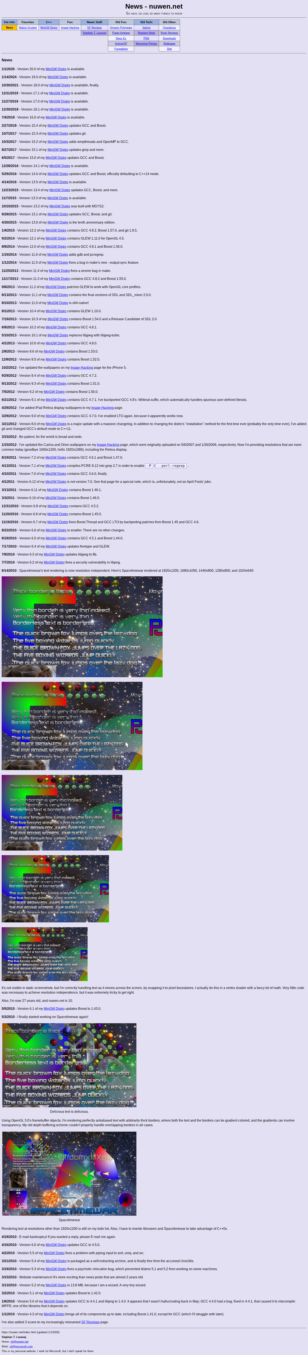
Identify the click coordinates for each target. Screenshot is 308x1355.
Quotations (169, 27)
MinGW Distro (48, 27)
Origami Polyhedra (121, 27)
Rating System (28, 27)
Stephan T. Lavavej (94, 32)
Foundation (121, 48)
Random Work (146, 32)
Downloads (169, 38)
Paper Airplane (121, 32)
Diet (169, 48)
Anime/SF (121, 43)
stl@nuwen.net (19, 1341)
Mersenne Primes (146, 43)
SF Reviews (94, 27)
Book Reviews (169, 32)
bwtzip (146, 27)
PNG (146, 38)
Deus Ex (121, 38)
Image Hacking (70, 27)
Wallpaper (169, 43)
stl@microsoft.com (21, 1346)
